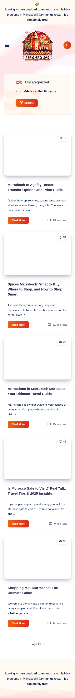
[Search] (67, 45)
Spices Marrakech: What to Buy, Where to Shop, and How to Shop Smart (35, 289)
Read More (20, 221)
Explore (29, 102)
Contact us (46, 14)
